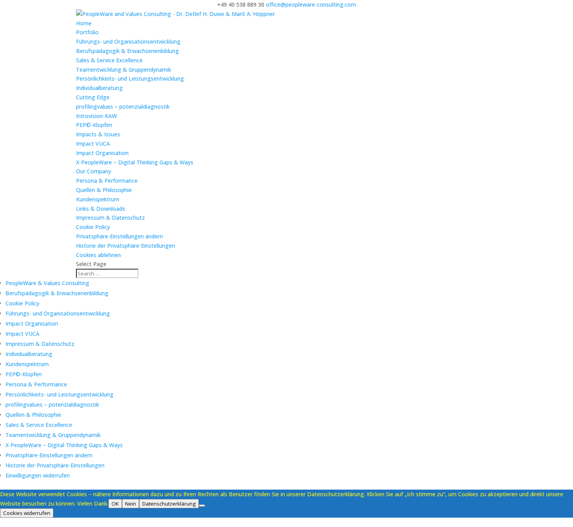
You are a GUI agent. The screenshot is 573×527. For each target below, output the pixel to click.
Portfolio (87, 32)
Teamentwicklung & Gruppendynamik (123, 69)
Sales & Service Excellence (109, 60)
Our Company (93, 171)
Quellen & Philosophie (104, 190)
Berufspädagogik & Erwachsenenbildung (127, 51)
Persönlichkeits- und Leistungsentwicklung (130, 78)
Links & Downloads (100, 208)
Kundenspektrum (97, 199)
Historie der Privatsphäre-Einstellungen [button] (125, 245)
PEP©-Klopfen (94, 125)
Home (84, 23)
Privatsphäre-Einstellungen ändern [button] (119, 236)
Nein (130, 503)
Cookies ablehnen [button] (98, 255)
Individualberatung (99, 88)
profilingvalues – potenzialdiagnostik (123, 106)
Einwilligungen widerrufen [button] (37, 475)
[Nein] (202, 505)
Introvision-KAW (96, 116)
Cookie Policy (93, 227)
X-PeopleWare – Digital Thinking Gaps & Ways (134, 162)
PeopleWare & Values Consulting (47, 283)
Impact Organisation (102, 153)
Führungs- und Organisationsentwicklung (128, 41)
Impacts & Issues (98, 134)
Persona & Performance (107, 180)
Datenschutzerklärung (169, 503)
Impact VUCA (93, 143)
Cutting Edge (93, 97)
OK (115, 503)
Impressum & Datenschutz (110, 217)
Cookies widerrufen (26, 512)
